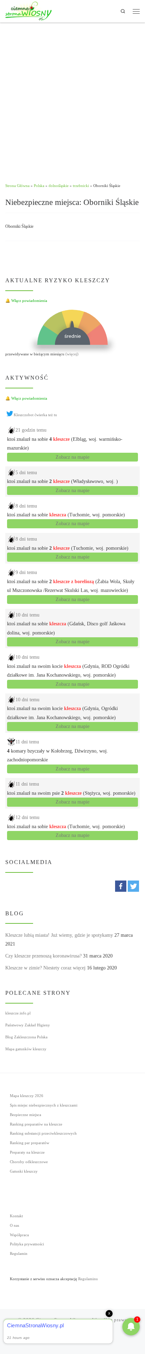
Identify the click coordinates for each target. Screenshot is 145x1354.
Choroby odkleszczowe (29, 1162)
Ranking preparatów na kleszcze (36, 1124)
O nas (14, 1225)
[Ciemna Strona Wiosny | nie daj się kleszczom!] (28, 10)
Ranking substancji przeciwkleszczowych (43, 1133)
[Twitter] (133, 886)
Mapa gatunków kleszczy (25, 1049)
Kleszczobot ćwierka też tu (35, 415)
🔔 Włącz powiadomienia (26, 300)
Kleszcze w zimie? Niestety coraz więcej (45, 968)
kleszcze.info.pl (18, 1013)
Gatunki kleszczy (24, 1171)
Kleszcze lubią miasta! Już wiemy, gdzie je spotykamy (59, 935)
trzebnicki (81, 185)
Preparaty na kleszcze (27, 1152)
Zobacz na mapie (72, 457)
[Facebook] (120, 886)
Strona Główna (17, 185)
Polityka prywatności (27, 1244)
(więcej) (71, 354)
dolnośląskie (59, 185)
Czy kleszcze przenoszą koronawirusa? (43, 956)
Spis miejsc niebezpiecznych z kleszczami (43, 1105)
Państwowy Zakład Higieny (27, 1025)
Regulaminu (88, 1279)
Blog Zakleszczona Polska (26, 1037)
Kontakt (16, 1216)
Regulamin (18, 1253)
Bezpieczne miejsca (25, 1115)
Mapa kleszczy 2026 (26, 1096)
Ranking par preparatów (29, 1143)
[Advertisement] (72, 98)
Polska (39, 185)
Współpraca (19, 1235)
